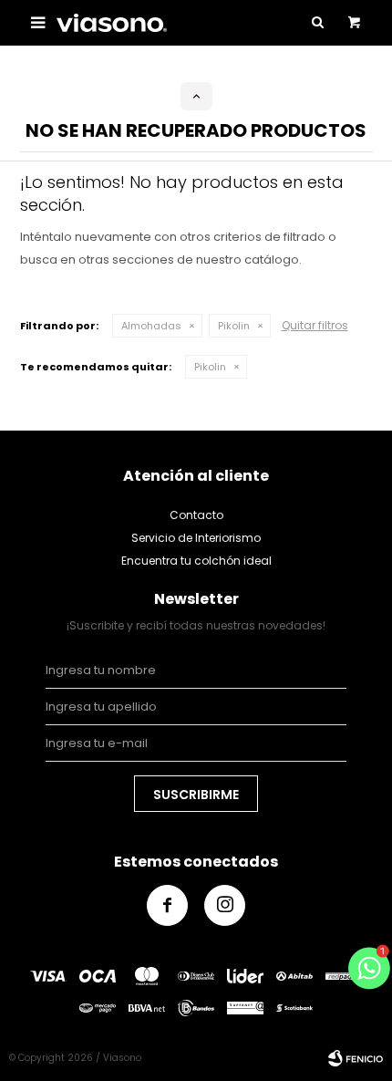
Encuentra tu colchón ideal (196, 560)
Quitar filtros (315, 325)
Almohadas (151, 325)
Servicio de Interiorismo (196, 538)
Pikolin (234, 325)
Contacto (196, 515)
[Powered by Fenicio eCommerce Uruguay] (355, 1058)
